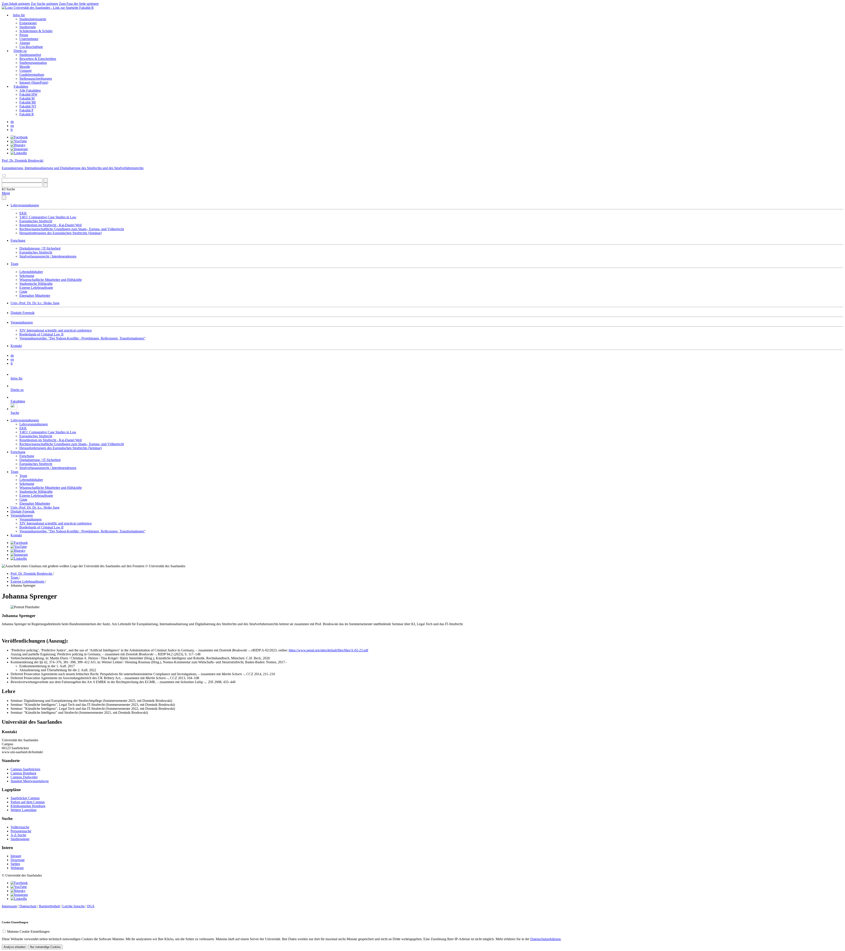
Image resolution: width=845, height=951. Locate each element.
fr (12, 130)
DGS (90, 906)
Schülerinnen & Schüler (36, 31)
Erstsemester (28, 23)
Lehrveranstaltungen (25, 205)
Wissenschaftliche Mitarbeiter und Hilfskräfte (50, 280)
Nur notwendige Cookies (45, 947)
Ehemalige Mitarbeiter (34, 295)
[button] (8, 189)
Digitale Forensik (23, 313)
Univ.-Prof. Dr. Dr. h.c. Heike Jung (35, 303)
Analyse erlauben (15, 947)
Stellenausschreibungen (35, 78)
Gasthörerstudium (31, 74)
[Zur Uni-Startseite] (40, 7)
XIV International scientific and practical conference (55, 330)
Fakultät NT (27, 106)
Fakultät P (26, 110)
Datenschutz (28, 906)
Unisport (25, 70)
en (12, 126)
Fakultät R (86, 7)
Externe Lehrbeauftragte (36, 287)
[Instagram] (19, 149)
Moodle (24, 67)
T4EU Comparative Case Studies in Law (47, 217)
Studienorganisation (33, 63)
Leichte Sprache (73, 906)
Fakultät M (27, 98)
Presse (23, 35)
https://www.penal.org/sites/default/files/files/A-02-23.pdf (328, 650)
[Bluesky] (18, 145)
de (12, 122)
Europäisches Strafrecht (35, 221)
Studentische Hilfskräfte (36, 283)
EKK (23, 213)
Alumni (24, 43)
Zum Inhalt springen (16, 4)
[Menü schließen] (4, 197)
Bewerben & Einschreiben (37, 59)
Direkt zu (20, 51)
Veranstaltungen (22, 322)
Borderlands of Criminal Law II (41, 334)
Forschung (18, 240)
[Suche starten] (45, 180)
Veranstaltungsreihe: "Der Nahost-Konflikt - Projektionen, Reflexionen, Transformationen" (82, 338)
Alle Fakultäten (30, 90)
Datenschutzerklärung (545, 939)
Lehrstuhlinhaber (31, 272)
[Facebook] (19, 137)
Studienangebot (30, 55)
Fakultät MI (27, 102)
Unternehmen (28, 39)
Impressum (9, 906)
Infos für (19, 15)
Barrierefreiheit (49, 906)
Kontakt (16, 346)
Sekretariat (26, 276)
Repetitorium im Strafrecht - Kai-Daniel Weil (50, 225)
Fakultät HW (28, 94)
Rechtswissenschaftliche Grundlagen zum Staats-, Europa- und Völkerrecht (71, 229)
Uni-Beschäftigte (31, 47)
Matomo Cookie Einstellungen (28, 931)
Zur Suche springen (44, 4)
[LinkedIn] (19, 153)
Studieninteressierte (32, 19)
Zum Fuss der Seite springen (79, 4)
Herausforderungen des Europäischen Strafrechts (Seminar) (60, 233)
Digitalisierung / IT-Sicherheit (40, 248)
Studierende (27, 27)
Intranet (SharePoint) (33, 82)
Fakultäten (21, 86)
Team (14, 264)
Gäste (23, 291)
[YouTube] (19, 141)
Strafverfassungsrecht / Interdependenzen (47, 256)
